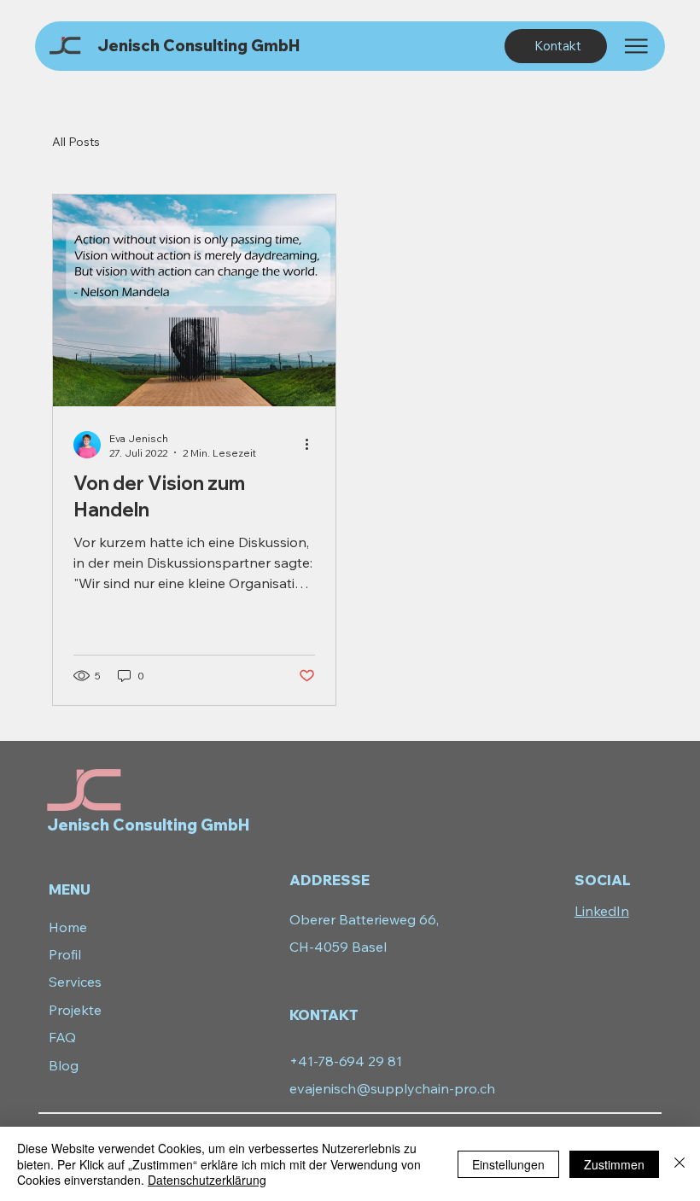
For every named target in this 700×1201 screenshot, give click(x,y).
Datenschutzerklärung (207, 1179)
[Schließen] (679, 1163)
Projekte (75, 1009)
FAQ (62, 1037)
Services (75, 981)
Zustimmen (614, 1164)
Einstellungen (508, 1164)
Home (68, 927)
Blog (64, 1065)
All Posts (76, 141)
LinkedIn (602, 910)
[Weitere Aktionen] (312, 444)
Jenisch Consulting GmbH (198, 45)
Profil (65, 954)
